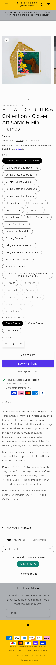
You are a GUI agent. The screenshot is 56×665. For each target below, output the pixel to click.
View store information (18, 388)
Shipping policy (38, 655)
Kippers (32, 291)
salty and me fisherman (19, 245)
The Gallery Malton (26, 647)
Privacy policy (40, 650)
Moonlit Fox (12, 217)
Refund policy (25, 650)
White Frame (35, 323)
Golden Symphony (37, 217)
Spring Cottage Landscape (21, 189)
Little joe (12, 298)
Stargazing (35, 210)
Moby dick (13, 291)
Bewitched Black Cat (18, 266)
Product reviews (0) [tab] (15, 540)
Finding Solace (14, 238)
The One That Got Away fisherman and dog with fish (28, 274)
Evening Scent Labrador (20, 182)
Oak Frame (12, 330)
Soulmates (31, 284)
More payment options (28, 371)
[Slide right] (34, 99)
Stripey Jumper (14, 203)
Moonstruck (14, 312)
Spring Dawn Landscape (20, 196)
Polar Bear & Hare (16, 224)
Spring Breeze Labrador (19, 175)
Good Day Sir (13, 210)
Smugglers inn (34, 298)
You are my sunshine (19, 305)
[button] (6, 4)
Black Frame (13, 323)
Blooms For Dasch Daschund (22, 160)
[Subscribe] (46, 613)
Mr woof (10, 283)
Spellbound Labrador (18, 259)
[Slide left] (21, 99)
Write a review (28, 563)
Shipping (19, 140)
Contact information (29, 660)
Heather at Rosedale (17, 231)
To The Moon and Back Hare (22, 167)
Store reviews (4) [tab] (41, 540)
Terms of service (21, 655)
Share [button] (8, 402)
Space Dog (38, 203)
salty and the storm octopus (22, 252)
